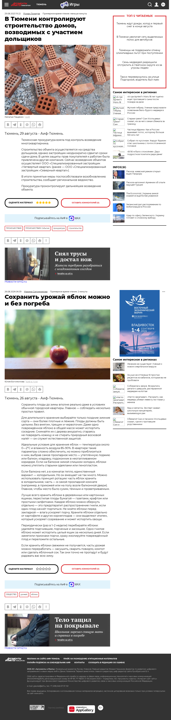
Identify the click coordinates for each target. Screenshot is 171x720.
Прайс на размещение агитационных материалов (90, 659)
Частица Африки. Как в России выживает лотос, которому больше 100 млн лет (145, 132)
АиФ (27, 117)
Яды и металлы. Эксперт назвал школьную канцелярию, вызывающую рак (143, 410)
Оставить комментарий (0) (85, 203)
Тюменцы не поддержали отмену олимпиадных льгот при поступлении (139, 51)
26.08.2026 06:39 (13, 291)
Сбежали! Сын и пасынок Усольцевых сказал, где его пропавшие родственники (146, 422)
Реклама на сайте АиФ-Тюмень (43, 659)
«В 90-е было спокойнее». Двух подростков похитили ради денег (144, 153)
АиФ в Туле (32, 381)
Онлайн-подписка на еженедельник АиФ (48, 663)
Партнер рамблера (56, 708)
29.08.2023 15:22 (13, 13)
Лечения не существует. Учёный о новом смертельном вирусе (144, 365)
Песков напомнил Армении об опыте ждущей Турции (145, 183)
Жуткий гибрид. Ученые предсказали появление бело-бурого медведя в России (146, 110)
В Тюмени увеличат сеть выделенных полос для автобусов (140, 38)
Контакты (79, 663)
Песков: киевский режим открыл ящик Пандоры (143, 172)
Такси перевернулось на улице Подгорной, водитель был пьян (139, 78)
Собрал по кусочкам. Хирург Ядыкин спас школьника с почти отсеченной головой (146, 143)
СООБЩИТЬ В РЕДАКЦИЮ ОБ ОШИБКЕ (106, 663)
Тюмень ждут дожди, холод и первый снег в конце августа (140, 25)
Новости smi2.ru (16, 281)
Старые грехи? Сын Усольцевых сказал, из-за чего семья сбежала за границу (146, 121)
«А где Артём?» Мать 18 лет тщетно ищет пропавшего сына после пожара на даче (145, 99)
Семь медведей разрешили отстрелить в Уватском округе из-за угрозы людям (139, 65)
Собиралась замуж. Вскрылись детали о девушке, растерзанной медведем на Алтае (144, 388)
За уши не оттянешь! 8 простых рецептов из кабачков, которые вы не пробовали (146, 378)
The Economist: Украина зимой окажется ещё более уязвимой (142, 194)
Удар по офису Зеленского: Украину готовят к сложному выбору (145, 216)
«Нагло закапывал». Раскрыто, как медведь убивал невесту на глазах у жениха (146, 400)
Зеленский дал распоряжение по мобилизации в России (143, 205)
